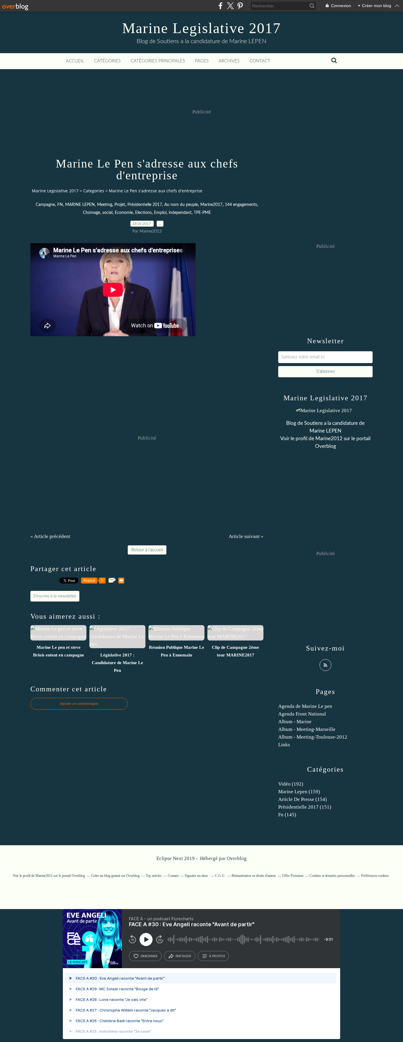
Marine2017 (211, 205)
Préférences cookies (375, 876)
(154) (302, 799)
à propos (217, 956)
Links (284, 744)
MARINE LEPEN (80, 205)
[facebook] (220, 5)
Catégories (107, 61)
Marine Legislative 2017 (201, 28)
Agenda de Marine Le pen (305, 706)
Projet (119, 205)
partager (183, 956)
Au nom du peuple (181, 205)
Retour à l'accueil (147, 550)
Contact (260, 61)
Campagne (45, 205)
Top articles (154, 876)
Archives (229, 61)
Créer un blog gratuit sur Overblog (115, 876)
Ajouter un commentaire (79, 704)
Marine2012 (329, 438)
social (107, 213)
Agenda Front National (302, 714)
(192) (290, 784)
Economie (124, 213)
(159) (299, 791)
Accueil (75, 61)
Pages (202, 61)
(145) (287, 814)
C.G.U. (220, 876)
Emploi (160, 213)
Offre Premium (292, 876)
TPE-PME (202, 213)
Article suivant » (246, 536)
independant (180, 213)
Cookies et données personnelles (332, 876)
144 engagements (241, 205)
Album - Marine (295, 721)
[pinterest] (240, 5)
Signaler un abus (197, 876)
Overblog (237, 858)
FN (60, 205)
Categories (93, 191)
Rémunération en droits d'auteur (254, 876)
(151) (304, 807)
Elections (143, 213)
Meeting (104, 205)
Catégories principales (158, 61)
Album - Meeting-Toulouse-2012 (312, 737)
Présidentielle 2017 (144, 205)
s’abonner (149, 956)
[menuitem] (75, 61)
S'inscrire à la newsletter (54, 596)
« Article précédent (50, 536)
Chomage (91, 213)
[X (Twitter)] (230, 5)
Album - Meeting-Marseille (306, 729)
